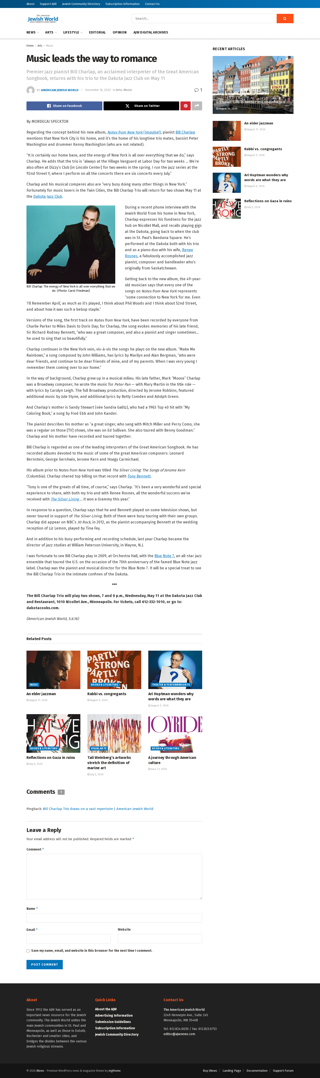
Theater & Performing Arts (171, 684)
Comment (35, 849)
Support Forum (283, 1070)
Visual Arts (98, 748)
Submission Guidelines (113, 1022)
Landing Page (232, 1070)
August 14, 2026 (227, 108)
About (30, 4)
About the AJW (106, 1009)
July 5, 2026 (35, 763)
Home (30, 45)
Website (124, 930)
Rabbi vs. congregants (106, 694)
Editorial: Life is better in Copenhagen (250, 102)
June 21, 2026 (158, 769)
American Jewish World (59, 90)
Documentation (257, 1070)
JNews (40, 1070)
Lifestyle (71, 32)
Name (32, 908)
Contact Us (152, 4)
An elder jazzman (41, 694)
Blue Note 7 (164, 556)
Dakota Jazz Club (47, 196)
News (31, 32)
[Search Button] (285, 18)
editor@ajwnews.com (179, 1034)
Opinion (120, 32)
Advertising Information (114, 1016)
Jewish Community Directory (81, 4)
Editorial (97, 32)
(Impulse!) (134, 132)
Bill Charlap (185, 132)
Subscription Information (122, 4)
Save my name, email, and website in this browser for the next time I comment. (91, 951)
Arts (49, 32)
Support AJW (48, 4)
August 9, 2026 (98, 700)
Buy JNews (210, 1070)
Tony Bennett (139, 476)
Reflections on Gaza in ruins (50, 757)
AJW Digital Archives (151, 32)
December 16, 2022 (98, 90)
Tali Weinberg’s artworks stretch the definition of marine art (109, 762)
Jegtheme (114, 1070)
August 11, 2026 (38, 700)
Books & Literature (104, 684)
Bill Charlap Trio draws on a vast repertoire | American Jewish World (98, 809)
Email (32, 929)
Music (49, 45)
